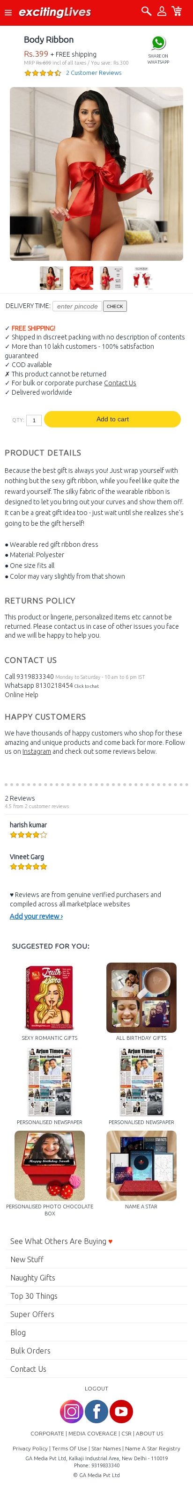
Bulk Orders (30, 1350)
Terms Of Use (69, 1448)
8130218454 (54, 685)
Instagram (36, 751)
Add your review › (36, 916)
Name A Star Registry (152, 1448)
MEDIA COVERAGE (92, 1433)
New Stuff (27, 1259)
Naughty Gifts (32, 1277)
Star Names (106, 1448)
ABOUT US (149, 1433)
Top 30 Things (34, 1296)
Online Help (21, 695)
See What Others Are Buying (61, 1241)
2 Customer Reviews (93, 72)
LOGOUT (96, 1388)
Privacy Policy (30, 1448)
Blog (18, 1332)
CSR (126, 1433)
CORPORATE (47, 1433)
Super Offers (32, 1314)
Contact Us (120, 383)
